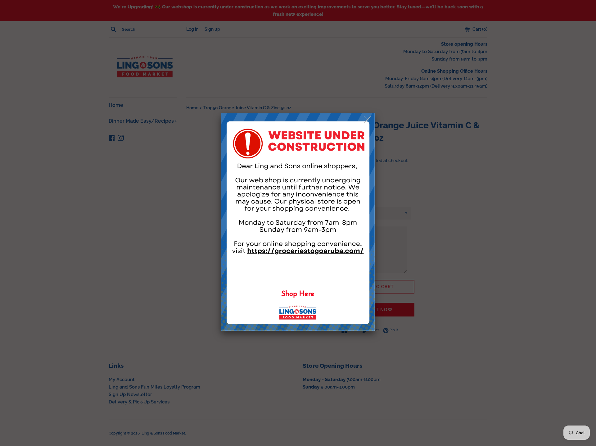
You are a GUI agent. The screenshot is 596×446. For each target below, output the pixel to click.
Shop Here (297, 294)
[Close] (367, 120)
